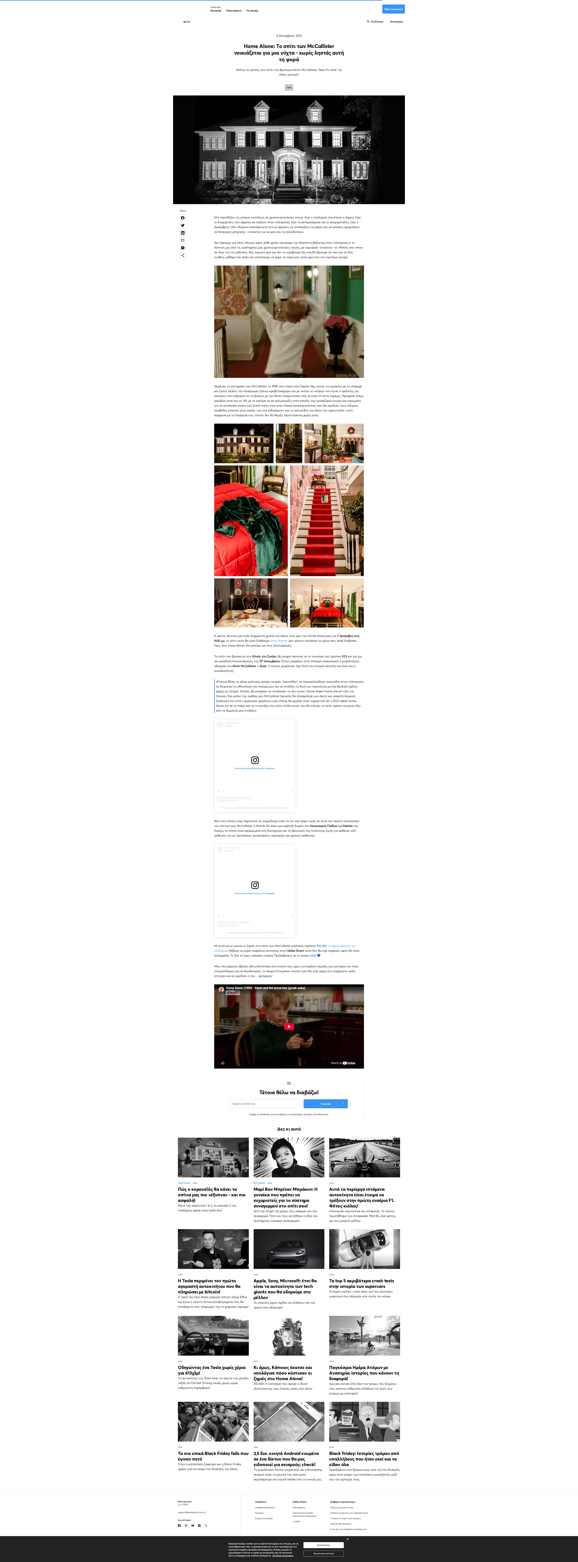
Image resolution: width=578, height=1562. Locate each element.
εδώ (312, 955)
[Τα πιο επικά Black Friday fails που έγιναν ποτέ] (213, 1445)
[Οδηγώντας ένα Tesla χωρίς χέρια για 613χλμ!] (213, 1359)
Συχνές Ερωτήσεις (264, 1518)
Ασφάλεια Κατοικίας (265, 1507)
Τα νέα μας (252, 10)
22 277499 (183, 1504)
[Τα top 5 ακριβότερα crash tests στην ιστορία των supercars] (364, 1272)
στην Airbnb (278, 641)
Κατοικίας (215, 10)
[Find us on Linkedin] (199, 1525)
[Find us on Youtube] (192, 1525)
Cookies (296, 1521)
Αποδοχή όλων (323, 1545)
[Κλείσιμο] (348, 1539)
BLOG (186, 21)
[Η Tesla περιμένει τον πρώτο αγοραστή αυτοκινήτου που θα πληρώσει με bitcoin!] (213, 1272)
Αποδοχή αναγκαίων (282, 1555)
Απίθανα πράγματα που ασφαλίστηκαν (349, 1513)
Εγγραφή (326, 1103)
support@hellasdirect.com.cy (191, 1512)
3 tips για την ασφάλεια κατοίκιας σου (348, 1529)
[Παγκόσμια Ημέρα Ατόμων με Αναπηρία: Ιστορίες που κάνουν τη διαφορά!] (364, 1359)
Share (183, 210)
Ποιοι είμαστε (233, 10)
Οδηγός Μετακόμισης (340, 1523)
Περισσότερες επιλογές (323, 1553)
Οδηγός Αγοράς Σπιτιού (342, 1507)
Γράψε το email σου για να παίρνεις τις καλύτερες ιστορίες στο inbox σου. (289, 1114)
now (289, 87)
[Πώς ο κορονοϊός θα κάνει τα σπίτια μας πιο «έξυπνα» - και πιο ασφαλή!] (213, 1183)
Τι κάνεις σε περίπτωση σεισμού (345, 1518)
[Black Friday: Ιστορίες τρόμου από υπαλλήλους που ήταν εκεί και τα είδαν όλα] (364, 1445)
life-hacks (259, 1182)
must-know (184, 1182)
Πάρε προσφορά (393, 9)
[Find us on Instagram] (186, 1525)
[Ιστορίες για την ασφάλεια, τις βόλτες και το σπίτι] (185, 9)
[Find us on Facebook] (179, 1525)
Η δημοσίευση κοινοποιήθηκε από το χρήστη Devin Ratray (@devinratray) (255, 808)
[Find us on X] (205, 1525)
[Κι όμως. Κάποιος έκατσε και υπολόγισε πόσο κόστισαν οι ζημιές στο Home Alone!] (289, 1359)
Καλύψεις (259, 1513)
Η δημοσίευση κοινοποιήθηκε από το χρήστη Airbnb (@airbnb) (254, 932)
